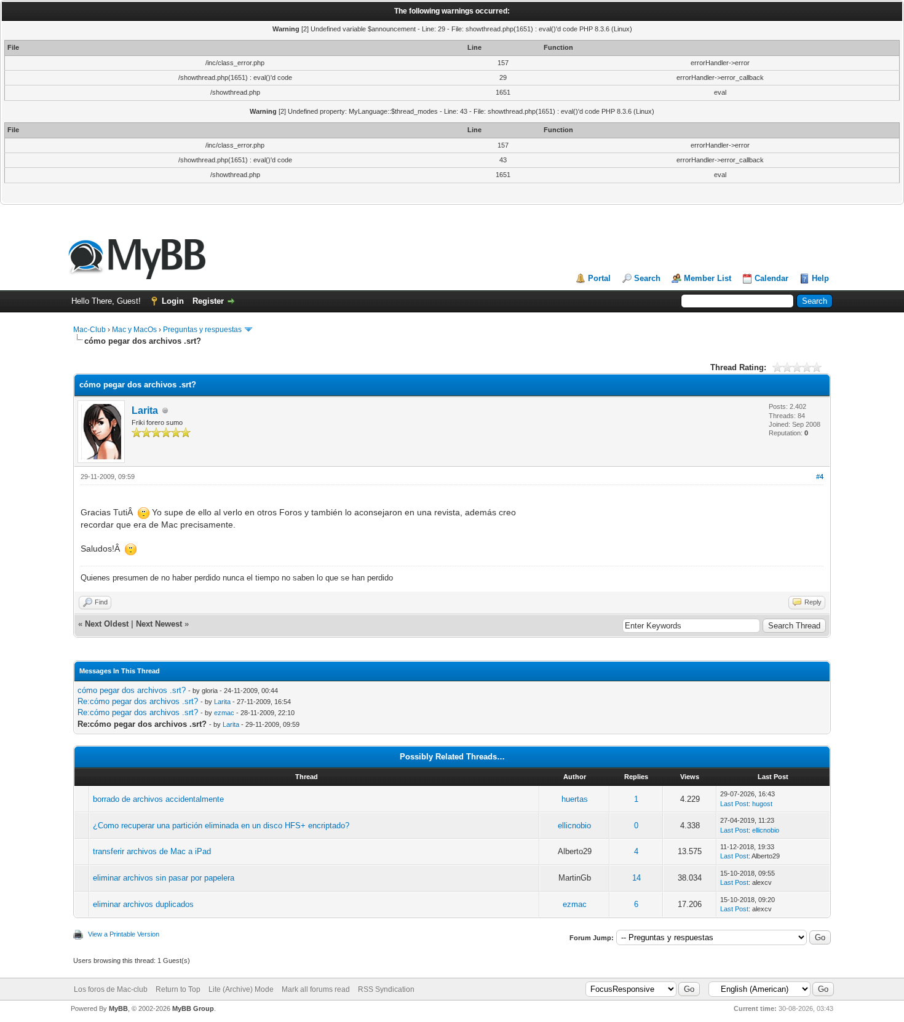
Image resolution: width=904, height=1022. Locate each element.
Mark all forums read (316, 989)
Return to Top (178, 989)
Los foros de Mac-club (111, 989)
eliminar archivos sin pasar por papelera (163, 877)
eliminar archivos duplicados (143, 904)
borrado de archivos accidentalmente (158, 799)
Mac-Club (89, 329)
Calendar (771, 278)
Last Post (734, 803)
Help (820, 278)
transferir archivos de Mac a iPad (152, 851)
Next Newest (159, 623)
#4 (819, 476)
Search (647, 278)
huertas (574, 799)
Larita (145, 410)
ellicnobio (574, 825)
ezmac (224, 712)
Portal (599, 278)
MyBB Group (193, 1008)
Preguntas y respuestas (202, 329)
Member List (707, 278)
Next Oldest (107, 623)
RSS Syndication (386, 989)
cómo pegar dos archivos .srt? (131, 690)
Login (173, 301)
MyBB (118, 1008)
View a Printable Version (123, 934)
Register (208, 301)
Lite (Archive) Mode (241, 989)
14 (636, 877)
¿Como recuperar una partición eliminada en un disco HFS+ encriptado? (221, 825)
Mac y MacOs (134, 329)
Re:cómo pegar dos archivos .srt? (137, 701)
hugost (762, 803)
